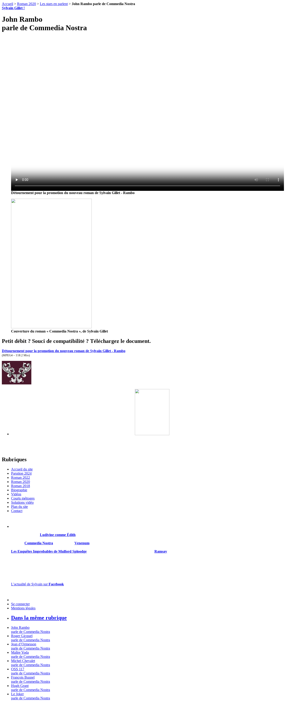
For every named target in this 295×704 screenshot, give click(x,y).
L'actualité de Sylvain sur (37, 584)
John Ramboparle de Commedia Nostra (30, 630)
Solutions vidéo (22, 502)
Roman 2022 (20, 477)
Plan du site (19, 507)
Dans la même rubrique (39, 618)
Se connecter (20, 604)
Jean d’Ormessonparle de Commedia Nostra (30, 646)
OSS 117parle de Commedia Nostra (30, 671)
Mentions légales (23, 608)
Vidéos (16, 494)
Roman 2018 (20, 486)
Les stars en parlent (54, 4)
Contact (16, 511)
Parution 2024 (21, 473)
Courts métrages (23, 498)
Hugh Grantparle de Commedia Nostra (30, 688)
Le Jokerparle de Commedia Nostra (30, 696)
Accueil (7, 4)
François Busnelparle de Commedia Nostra (30, 679)
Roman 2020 (26, 4)
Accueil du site (22, 469)
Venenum (81, 543)
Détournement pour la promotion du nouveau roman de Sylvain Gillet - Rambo (63, 351)
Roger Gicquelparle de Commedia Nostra (30, 638)
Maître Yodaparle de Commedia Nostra (30, 654)
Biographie (19, 490)
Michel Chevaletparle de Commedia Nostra (30, 663)
